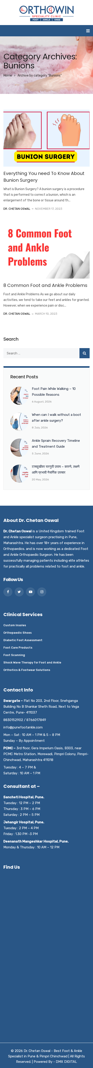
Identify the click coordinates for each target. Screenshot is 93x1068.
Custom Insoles (14, 625)
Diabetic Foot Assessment (22, 640)
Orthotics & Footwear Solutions (26, 670)
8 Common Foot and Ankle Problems (45, 285)
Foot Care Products (17, 647)
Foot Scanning (14, 655)
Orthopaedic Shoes (17, 632)
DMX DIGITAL (66, 1062)
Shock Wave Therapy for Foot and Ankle (32, 662)
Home (7, 75)
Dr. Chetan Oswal (16, 208)
